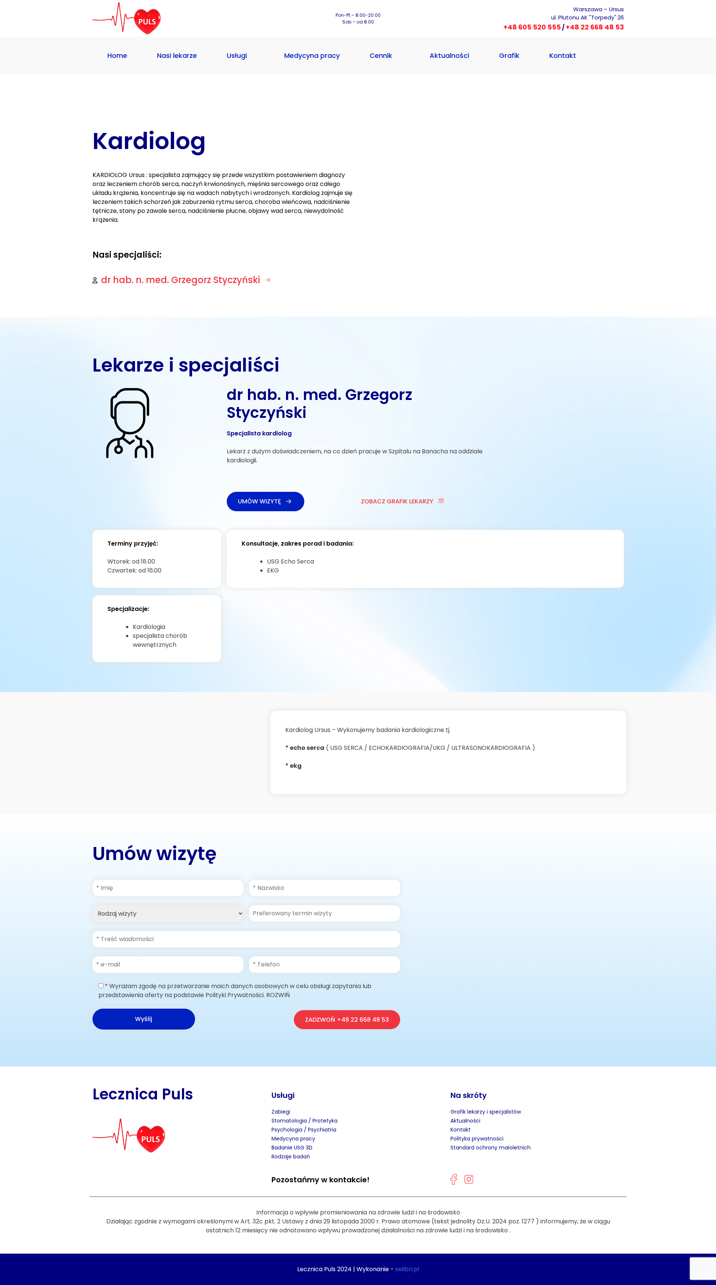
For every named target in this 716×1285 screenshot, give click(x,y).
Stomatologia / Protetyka (304, 1120)
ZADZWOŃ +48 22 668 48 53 (347, 1019)
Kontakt (562, 55)
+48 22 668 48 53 (595, 27)
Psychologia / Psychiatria (303, 1129)
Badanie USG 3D (292, 1147)
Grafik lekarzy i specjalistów (485, 1111)
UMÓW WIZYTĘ (259, 501)
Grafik (509, 55)
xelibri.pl (407, 1269)
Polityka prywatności (476, 1138)
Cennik (381, 55)
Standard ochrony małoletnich (490, 1147)
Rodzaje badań (290, 1156)
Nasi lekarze (177, 55)
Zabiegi (280, 1111)
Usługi (237, 55)
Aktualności (449, 55)
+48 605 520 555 (532, 27)
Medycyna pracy (312, 55)
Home (117, 55)
